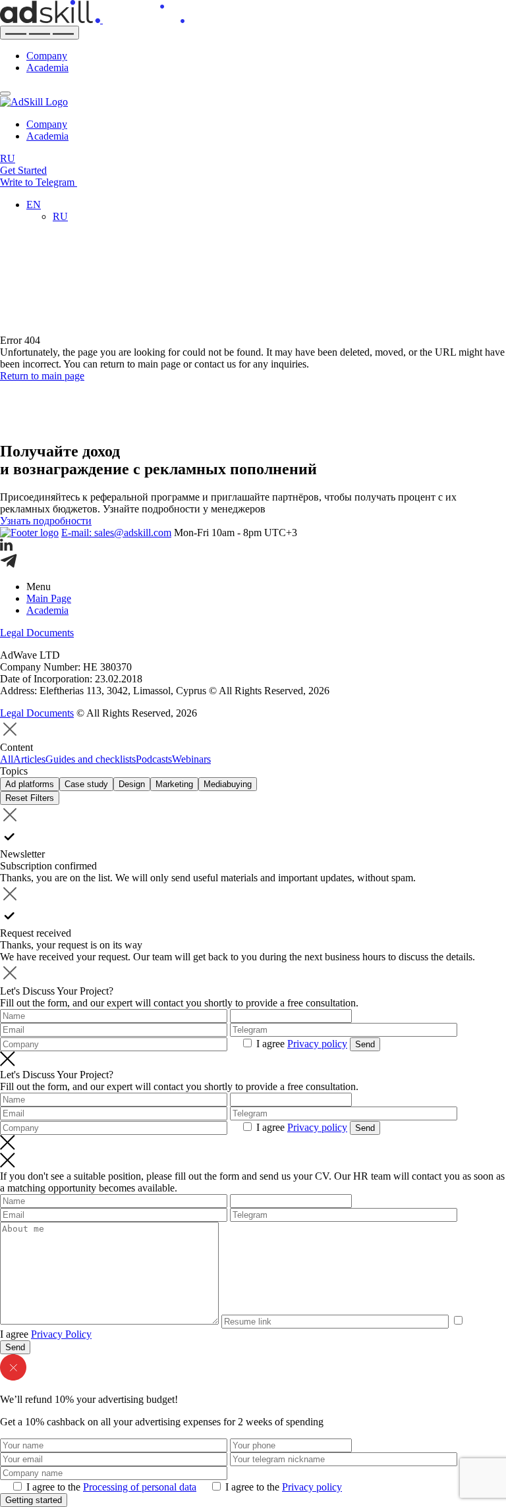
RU (7, 158)
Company (46, 55)
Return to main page (42, 375)
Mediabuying (228, 784)
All (6, 759)
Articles (29, 759)
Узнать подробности (46, 520)
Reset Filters (29, 798)
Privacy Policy (61, 1334)
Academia (47, 67)
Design (132, 784)
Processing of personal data (139, 1487)
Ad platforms (29, 784)
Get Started (23, 170)
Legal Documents (37, 632)
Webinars (191, 759)
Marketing (174, 784)
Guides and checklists (90, 759)
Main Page (48, 598)
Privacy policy (317, 1043)
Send (365, 1044)
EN (33, 204)
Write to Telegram (38, 182)
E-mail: (116, 532)
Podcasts (154, 759)
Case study (86, 784)
